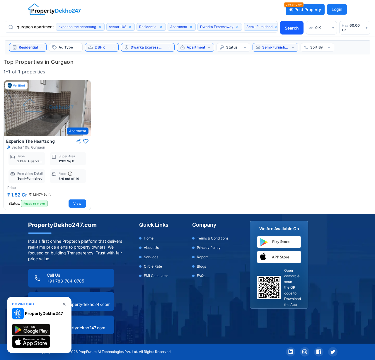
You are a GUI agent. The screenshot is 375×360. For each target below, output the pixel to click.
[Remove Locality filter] (237, 27)
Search (292, 27)
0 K (321, 27)
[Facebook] (318, 351)
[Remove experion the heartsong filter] (100, 27)
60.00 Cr (355, 27)
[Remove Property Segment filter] (161, 27)
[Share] (78, 141)
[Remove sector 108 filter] (130, 27)
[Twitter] (333, 351)
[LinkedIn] (290, 351)
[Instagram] (304, 351)
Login (337, 9)
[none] (64, 304)
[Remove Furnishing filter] (276, 27)
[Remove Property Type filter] (191, 27)
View (77, 203)
